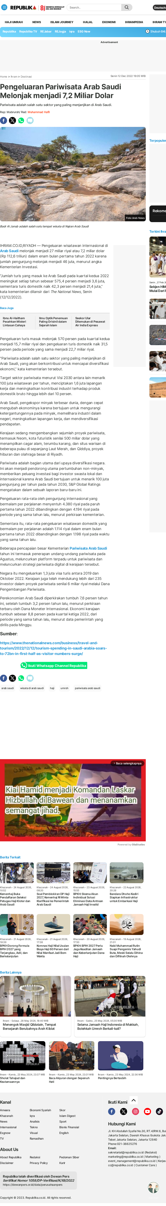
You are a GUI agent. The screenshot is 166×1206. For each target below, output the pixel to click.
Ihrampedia (134, 22)
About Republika (10, 1157)
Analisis (35, 1121)
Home (3, 76)
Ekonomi (109, 22)
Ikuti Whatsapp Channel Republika (57, 666)
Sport (62, 1121)
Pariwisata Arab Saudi (88, 548)
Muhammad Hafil (39, 112)
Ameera (5, 1110)
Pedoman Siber (69, 1157)
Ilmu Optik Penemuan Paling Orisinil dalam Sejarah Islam (53, 321)
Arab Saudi (9, 251)
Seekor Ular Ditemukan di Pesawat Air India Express (90, 321)
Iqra (32, 1115)
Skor (62, 1110)
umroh (64, 688)
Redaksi (35, 1157)
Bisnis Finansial (69, 1127)
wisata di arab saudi (32, 688)
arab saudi (7, 688)
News (36, 22)
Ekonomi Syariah (40, 1110)
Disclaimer (6, 1163)
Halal (88, 22)
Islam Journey (61, 22)
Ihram (14, 76)
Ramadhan (37, 1138)
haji (52, 688)
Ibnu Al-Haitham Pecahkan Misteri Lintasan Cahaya (14, 321)
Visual (34, 1133)
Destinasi (26, 76)
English (64, 1133)
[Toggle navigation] (4, 7)
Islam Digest (67, 1115)
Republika (9, 31)
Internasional (8, 1127)
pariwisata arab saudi (87, 688)
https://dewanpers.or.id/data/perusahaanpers (33, 1184)
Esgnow (5, 1133)
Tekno (34, 1127)
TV (2, 1138)
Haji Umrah (14, 22)
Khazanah (6, 1115)
